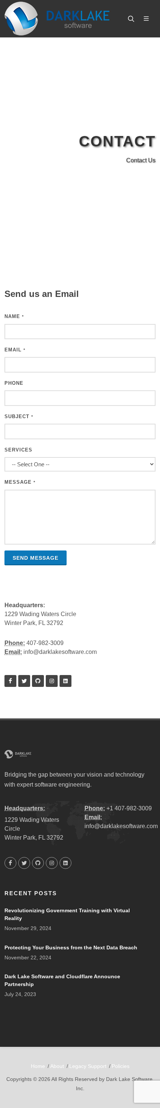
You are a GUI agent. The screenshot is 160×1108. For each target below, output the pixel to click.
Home (38, 1066)
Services (18, 450)
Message (19, 482)
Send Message (35, 558)
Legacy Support (87, 1066)
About (57, 1066)
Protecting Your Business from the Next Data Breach (70, 947)
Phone (13, 383)
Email (14, 350)
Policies (120, 1066)
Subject (18, 416)
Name (14, 316)
